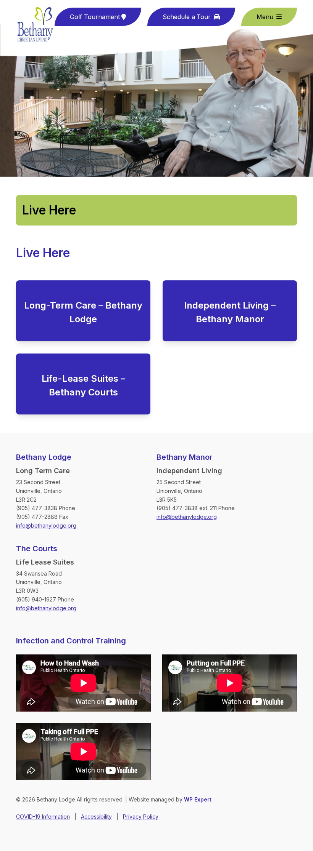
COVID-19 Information (43, 816)
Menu (265, 17)
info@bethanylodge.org (46, 525)
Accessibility (96, 816)
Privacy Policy (140, 816)
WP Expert (197, 799)
